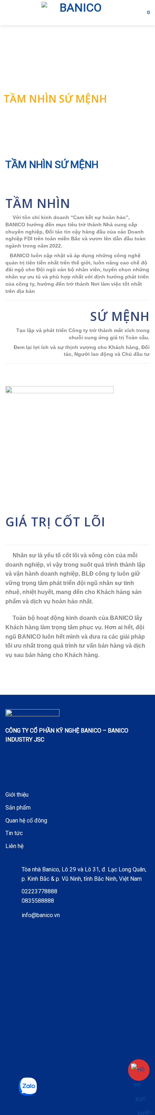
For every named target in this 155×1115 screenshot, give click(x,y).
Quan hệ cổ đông (26, 820)
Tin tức (14, 833)
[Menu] (9, 12)
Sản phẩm (18, 807)
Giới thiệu (16, 794)
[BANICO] (77, 12)
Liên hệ (14, 846)
